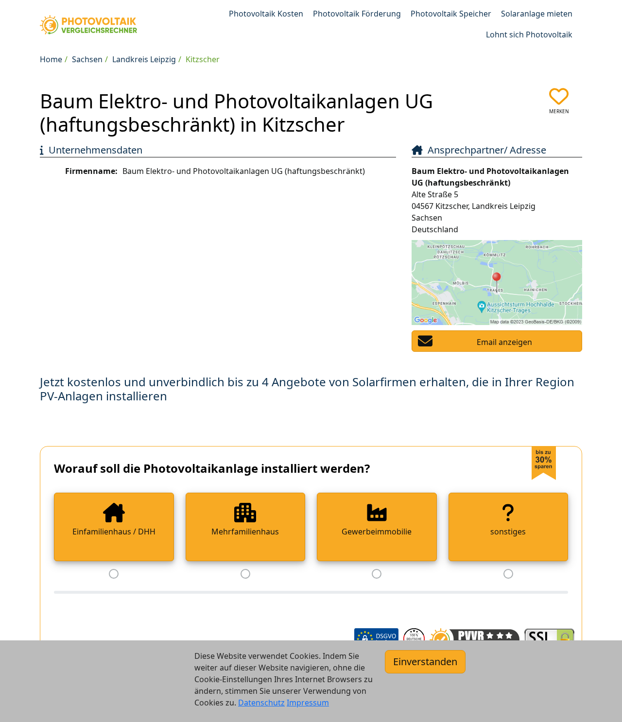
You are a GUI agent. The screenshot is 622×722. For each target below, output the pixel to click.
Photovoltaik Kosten (266, 13)
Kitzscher (203, 59)
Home (51, 59)
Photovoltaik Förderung (357, 13)
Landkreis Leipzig (144, 59)
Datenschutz (261, 702)
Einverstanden (425, 661)
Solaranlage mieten (536, 13)
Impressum (308, 702)
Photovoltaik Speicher (451, 13)
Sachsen (87, 59)
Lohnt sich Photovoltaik (529, 34)
